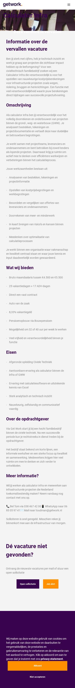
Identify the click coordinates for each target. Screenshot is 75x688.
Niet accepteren (37, 677)
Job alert (51, 584)
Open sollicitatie (28, 584)
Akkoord (38, 665)
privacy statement (52, 658)
